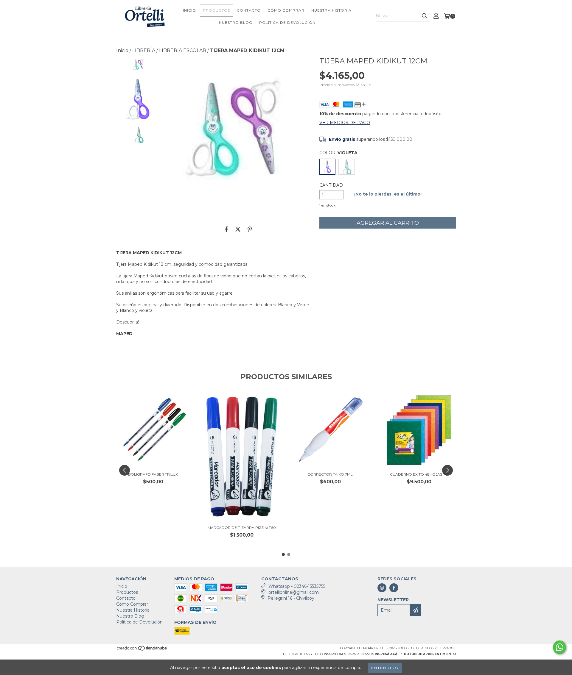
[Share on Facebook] (226, 229)
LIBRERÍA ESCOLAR (182, 50)
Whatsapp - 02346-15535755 (296, 586)
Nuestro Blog (235, 22)
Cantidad (331, 185)
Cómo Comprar (286, 10)
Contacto (249, 10)
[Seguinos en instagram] (381, 587)
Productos (216, 10)
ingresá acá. (386, 654)
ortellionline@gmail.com (293, 592)
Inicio (189, 10)
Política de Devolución (287, 22)
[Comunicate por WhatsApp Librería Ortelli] (559, 647)
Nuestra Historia (331, 10)
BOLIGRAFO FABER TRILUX (153, 474)
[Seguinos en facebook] (393, 587)
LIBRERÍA (143, 50)
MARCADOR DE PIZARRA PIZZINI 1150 (242, 527)
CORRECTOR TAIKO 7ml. (330, 474)
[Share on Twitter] (238, 229)
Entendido (385, 667)
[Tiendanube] (142, 650)
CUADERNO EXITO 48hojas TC (419, 474)
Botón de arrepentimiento (430, 654)
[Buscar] (424, 16)
